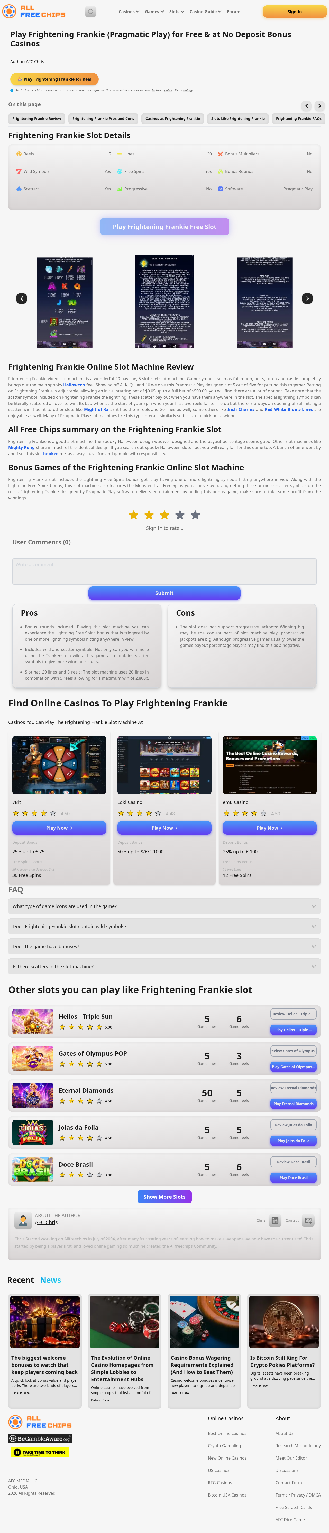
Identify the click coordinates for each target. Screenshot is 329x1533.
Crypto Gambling (224, 1445)
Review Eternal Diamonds (293, 1087)
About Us (285, 1433)
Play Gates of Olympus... (293, 1066)
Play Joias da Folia (293, 1140)
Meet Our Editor (291, 1458)
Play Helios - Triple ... (293, 1029)
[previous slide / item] (21, 298)
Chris (261, 1220)
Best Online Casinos (227, 1433)
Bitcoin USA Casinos (227, 1495)
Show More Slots (165, 1196)
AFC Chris (35, 61)
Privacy (298, 1495)
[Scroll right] (320, 106)
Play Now (58, 828)
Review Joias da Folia (293, 1124)
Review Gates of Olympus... (293, 1050)
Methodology (184, 90)
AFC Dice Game (290, 1519)
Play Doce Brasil (294, 1177)
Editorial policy (162, 90)
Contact (292, 1220)
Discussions (287, 1470)
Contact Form (289, 1482)
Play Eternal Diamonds (293, 1103)
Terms (282, 1495)
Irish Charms (240, 409)
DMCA (315, 1495)
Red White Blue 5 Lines (289, 409)
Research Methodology (298, 1445)
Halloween (74, 385)
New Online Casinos (227, 1458)
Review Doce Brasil (293, 1161)
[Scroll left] (306, 106)
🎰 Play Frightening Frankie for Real (54, 79)
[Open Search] (90, 11)
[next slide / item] (307, 298)
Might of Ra (96, 409)
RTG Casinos (220, 1482)
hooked (51, 453)
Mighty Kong (21, 447)
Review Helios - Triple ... (294, 1013)
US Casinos (219, 1470)
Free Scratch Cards (294, 1507)
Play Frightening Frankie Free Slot (164, 226)
